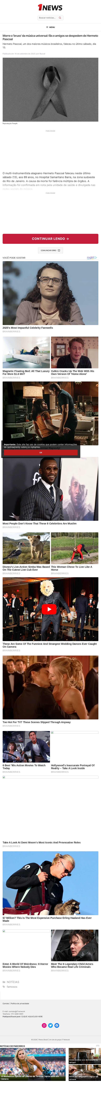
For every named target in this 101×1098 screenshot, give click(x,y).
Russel (42, 54)
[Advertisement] (50, 150)
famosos (12, 986)
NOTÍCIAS (13, 982)
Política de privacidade (20, 1003)
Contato (6, 1003)
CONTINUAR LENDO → (50, 239)
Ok (40, 452)
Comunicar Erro (48, 250)
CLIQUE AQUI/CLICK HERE (32, 1016)
